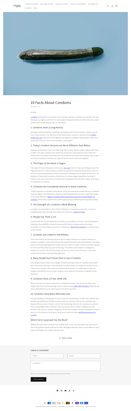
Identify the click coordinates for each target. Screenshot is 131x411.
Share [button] (34, 112)
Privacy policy (70, 406)
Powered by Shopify (52, 406)
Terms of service (80, 406)
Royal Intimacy (43, 406)
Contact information (90, 406)
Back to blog (67, 338)
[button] (108, 6)
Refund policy (61, 406)
